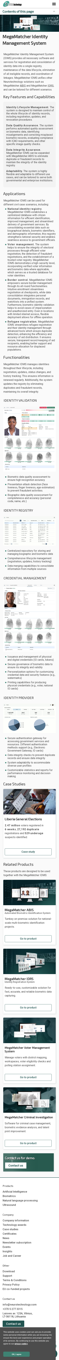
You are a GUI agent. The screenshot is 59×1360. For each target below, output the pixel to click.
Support (7, 1275)
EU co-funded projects (16, 1289)
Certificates (10, 1233)
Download (9, 1271)
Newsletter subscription (17, 1242)
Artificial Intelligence (15, 1191)
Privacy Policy (11, 1284)
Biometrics (9, 1196)
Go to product (28, 938)
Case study (28, 851)
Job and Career (12, 1255)
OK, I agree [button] (16, 1354)
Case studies (10, 1229)
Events (7, 1247)
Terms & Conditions (15, 1280)
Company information (16, 1220)
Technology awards (14, 1224)
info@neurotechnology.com (20, 1304)
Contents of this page (18, 11)
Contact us (15, 1165)
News (6, 1238)
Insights (7, 1251)
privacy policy (21, 1344)
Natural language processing (20, 1200)
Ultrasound (9, 1204)
